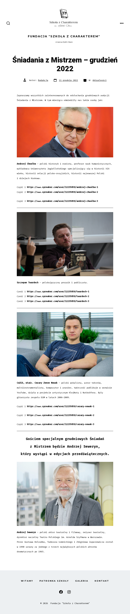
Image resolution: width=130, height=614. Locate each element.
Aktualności (100, 80)
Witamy (27, 581)
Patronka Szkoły (54, 581)
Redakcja (43, 80)
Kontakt (102, 581)
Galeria (81, 581)
